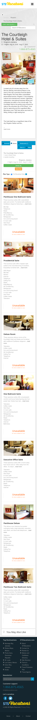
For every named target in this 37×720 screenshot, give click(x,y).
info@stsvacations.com (10, 690)
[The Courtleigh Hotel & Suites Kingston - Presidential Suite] (18, 249)
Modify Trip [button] (18, 165)
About (18, 716)
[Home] (2, 15)
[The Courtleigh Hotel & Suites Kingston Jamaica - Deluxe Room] (18, 322)
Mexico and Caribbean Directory (25, 655)
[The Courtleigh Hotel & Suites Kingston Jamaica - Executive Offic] (18, 448)
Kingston (13, 17)
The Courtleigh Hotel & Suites (12, 21)
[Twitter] (10, 698)
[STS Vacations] (16, 703)
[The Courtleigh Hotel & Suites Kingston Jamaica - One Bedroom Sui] (18, 382)
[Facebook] (5, 698)
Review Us (25, 651)
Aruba (7, 670)
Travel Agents (26, 672)
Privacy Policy (25, 707)
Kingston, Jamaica (10, 42)
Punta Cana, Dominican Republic (9, 655)
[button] (9, 24)
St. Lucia (7, 660)
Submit (32, 679)
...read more (27, 204)
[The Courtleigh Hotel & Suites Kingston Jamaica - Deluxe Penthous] (18, 511)
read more (7, 129)
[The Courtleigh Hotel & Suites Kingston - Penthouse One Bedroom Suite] (18, 185)
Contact (28, 716)
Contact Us (25, 648)
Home (8, 716)
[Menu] (12, 3)
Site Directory (26, 660)
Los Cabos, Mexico (11, 662)
